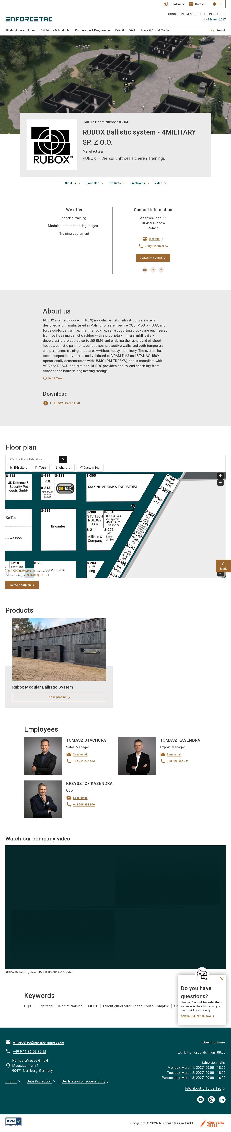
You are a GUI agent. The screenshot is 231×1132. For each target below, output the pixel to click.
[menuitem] (23, 30)
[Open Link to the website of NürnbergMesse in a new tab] (212, 1123)
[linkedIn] (222, 1099)
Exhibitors (20, 467)
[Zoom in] (220, 476)
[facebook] (161, 270)
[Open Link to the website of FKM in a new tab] (16, 1121)
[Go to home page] (30, 13)
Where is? (65, 467)
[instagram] (211, 1099)
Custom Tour (92, 467)
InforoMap (33, 575)
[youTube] (200, 1099)
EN (216, 4)
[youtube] (145, 270)
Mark (223, 565)
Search (218, 31)
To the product (57, 697)
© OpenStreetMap (19, 571)
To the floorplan (20, 585)
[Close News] (202, 974)
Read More (53, 378)
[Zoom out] (220, 482)
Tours (43, 467)
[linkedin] (153, 270)
